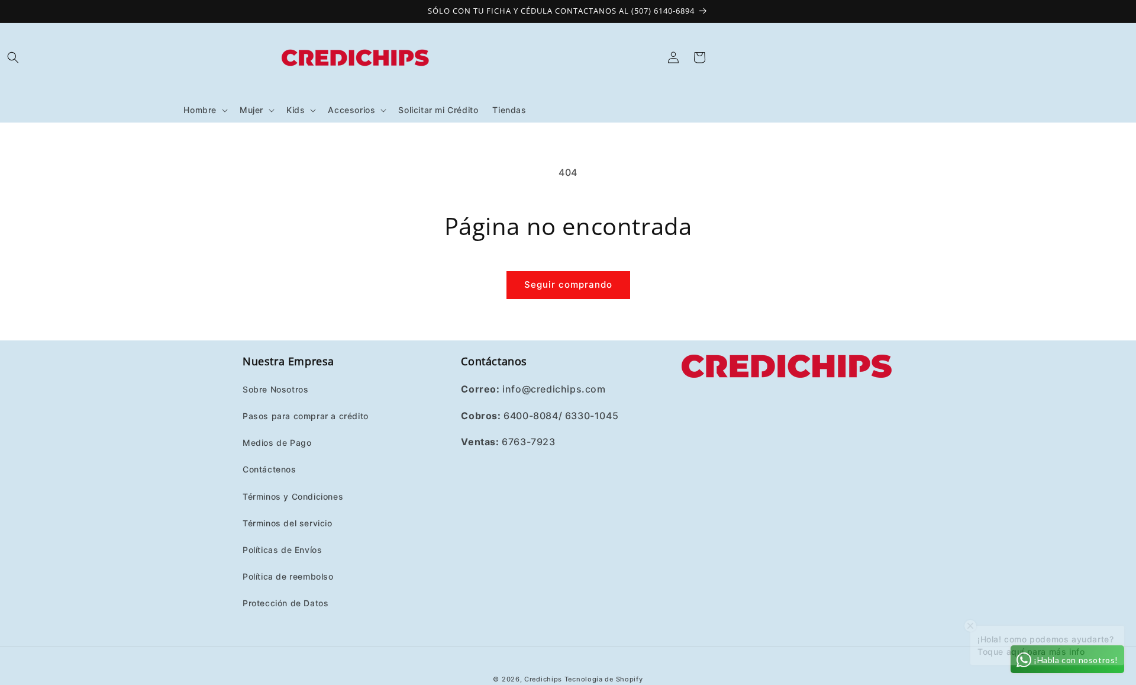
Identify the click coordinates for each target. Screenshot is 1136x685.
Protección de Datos (285, 602)
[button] (13, 57)
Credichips (543, 679)
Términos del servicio (288, 522)
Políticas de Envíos (282, 549)
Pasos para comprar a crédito (306, 415)
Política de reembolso (288, 576)
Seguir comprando (568, 284)
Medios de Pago (277, 442)
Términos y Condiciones (293, 496)
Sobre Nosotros (275, 389)
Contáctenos (269, 469)
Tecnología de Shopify (603, 679)
